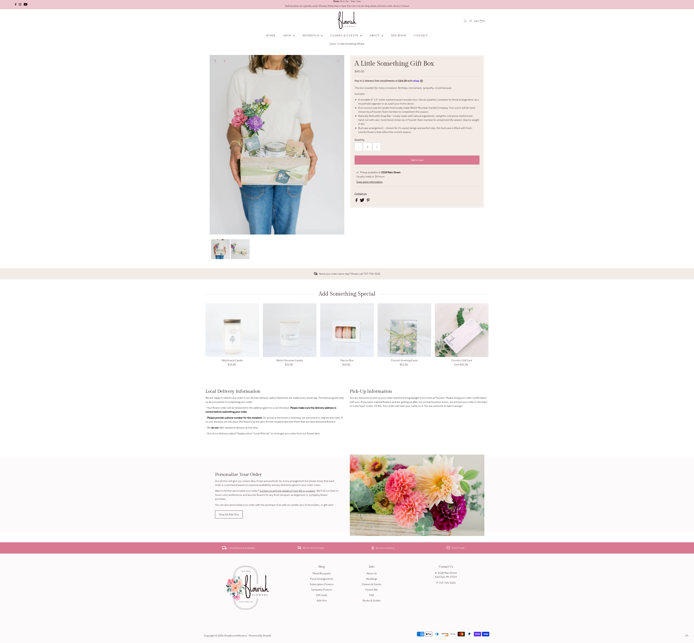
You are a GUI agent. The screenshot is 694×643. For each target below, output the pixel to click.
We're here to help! (313, 548)
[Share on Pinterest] (368, 201)
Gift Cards (321, 595)
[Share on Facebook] (356, 201)
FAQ (371, 595)
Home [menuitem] (271, 35)
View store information (369, 182)
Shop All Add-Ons (229, 514)
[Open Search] (465, 21)
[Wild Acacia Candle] (232, 330)
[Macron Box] (347, 330)
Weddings (311, 35)
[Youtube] (25, 4)
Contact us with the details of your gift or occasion (287, 490)
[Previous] (215, 61)
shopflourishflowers (235, 635)
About (375, 35)
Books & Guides (372, 600)
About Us (372, 573)
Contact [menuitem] (421, 35)
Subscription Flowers (322, 584)
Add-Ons (322, 600)
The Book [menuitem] (398, 35)
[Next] (224, 61)
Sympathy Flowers (321, 589)
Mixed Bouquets (321, 573)
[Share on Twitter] (362, 201)
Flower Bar (371, 589)
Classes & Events (344, 35)
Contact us (361, 193)
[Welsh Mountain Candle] (289, 330)
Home (333, 43)
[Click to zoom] (338, 61)
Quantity (359, 139)
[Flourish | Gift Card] (462, 330)
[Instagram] (20, 4)
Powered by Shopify (260, 635)
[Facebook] (15, 4)
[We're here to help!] (299, 548)
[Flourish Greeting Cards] (404, 330)
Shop (287, 35)
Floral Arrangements (321, 578)
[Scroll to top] (686, 635)
